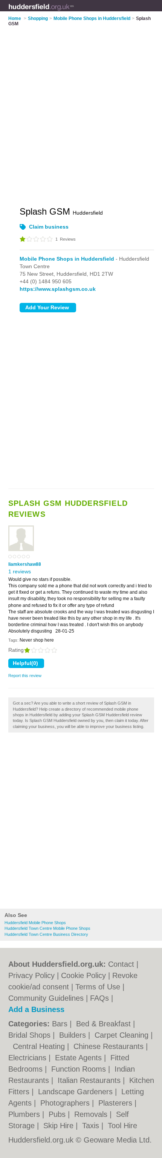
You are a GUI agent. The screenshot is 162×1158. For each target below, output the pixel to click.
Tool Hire (122, 1125)
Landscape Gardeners (76, 1091)
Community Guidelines (46, 998)
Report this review (24, 675)
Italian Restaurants (90, 1080)
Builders (73, 1035)
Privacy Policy (31, 975)
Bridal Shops (30, 1035)
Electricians (28, 1058)
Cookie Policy (83, 975)
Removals (92, 1114)
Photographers (66, 1103)
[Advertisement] (81, 823)
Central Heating (40, 1046)
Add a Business (36, 1009)
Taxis (91, 1125)
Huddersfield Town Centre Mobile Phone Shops (47, 928)
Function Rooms (79, 1069)
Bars (61, 1024)
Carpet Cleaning (123, 1035)
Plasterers (116, 1103)
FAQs (99, 998)
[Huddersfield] (74, 12)
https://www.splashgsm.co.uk (58, 289)
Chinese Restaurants (109, 1046)
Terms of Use (97, 987)
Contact (121, 964)
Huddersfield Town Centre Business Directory (46, 934)
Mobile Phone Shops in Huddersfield (67, 259)
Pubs (58, 1114)
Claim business (49, 227)
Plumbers (25, 1114)
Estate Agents (79, 1058)
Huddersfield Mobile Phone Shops (35, 922)
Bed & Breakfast (104, 1024)
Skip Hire (59, 1125)
